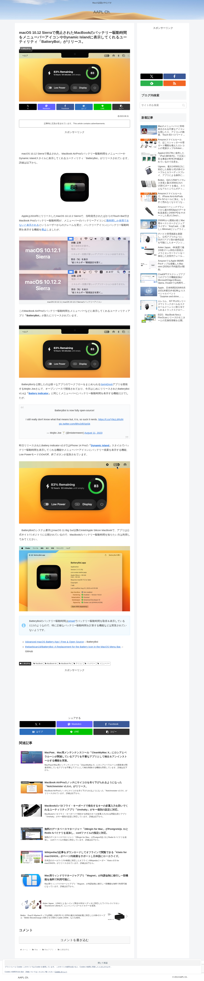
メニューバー (105, 664)
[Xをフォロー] (151, 76)
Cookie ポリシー (61, 972)
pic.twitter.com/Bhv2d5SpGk (74, 423)
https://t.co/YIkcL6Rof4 (110, 419)
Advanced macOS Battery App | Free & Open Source (54, 641)
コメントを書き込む (74, 940)
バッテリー (91, 664)
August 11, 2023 (93, 432)
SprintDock (106, 384)
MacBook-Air (52, 664)
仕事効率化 (26, 664)
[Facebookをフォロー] (174, 76)
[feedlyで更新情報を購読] (151, 83)
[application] (74, 492)
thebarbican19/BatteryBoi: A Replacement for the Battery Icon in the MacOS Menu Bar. (73, 646)
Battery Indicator (38, 393)
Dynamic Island (100, 445)
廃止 (43, 229)
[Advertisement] (74, 141)
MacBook (39, 664)
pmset (71, 621)
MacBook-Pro (66, 664)
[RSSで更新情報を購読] (174, 83)
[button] (121, 107)
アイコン (79, 664)
